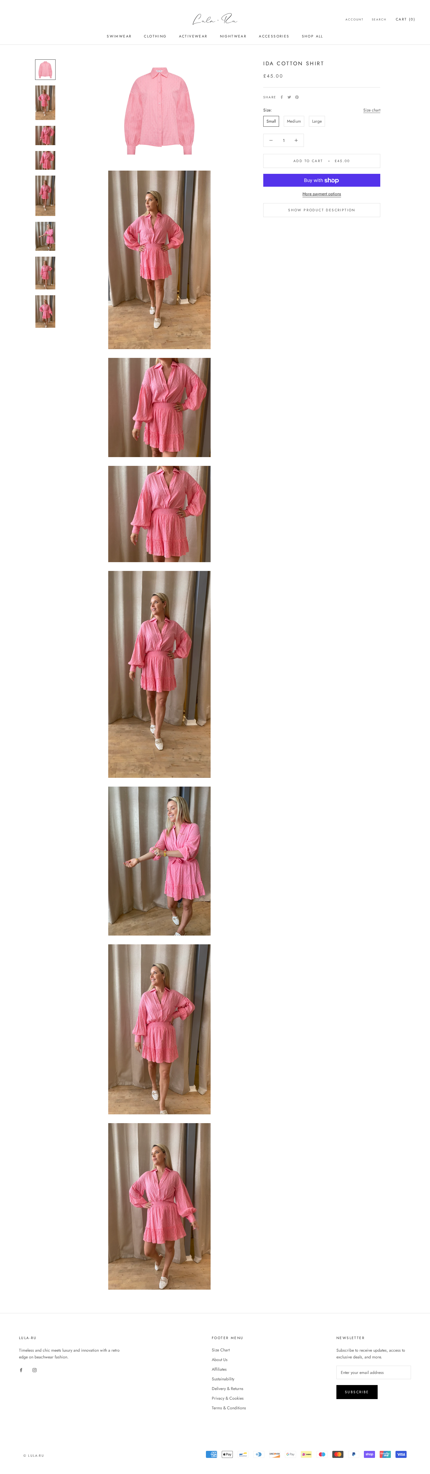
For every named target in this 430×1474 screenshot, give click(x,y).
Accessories (274, 36)
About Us (220, 1360)
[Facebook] (281, 97)
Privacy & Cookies (228, 1398)
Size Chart (221, 1350)
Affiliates (219, 1369)
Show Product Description (321, 210)
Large (317, 121)
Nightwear (233, 36)
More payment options (321, 194)
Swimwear (119, 36)
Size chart (371, 110)
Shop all (312, 36)
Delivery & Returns (227, 1388)
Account (354, 19)
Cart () (405, 19)
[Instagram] (34, 1369)
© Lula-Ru (33, 1455)
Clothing (155, 36)
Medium (294, 121)
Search (379, 19)
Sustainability (223, 1379)
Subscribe (357, 1392)
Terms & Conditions (229, 1408)
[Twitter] (289, 97)
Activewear (193, 36)
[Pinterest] (297, 97)
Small (271, 121)
